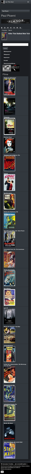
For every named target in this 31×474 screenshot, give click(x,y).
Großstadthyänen (8, 345)
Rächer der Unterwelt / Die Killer (12, 326)
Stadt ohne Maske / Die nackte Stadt (13, 442)
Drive (5, 97)
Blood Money (7, 288)
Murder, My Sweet (8, 423)
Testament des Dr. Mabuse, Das (12, 155)
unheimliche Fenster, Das (10, 404)
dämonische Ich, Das (9, 385)
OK (2, 471)
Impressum (6, 57)
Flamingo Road (8, 137)
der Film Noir (9, 2)
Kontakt (6, 60)
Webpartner (7, 54)
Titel (9, 30)
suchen (5, 48)
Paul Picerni (5, 11)
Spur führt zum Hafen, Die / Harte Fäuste (14, 231)
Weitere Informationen (6, 469)
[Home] (2, 2)
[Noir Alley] (15, 68)
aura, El (6, 308)
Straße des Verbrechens (10, 77)
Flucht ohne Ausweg (9, 270)
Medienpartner (7, 51)
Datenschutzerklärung (9, 63)
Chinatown (6, 117)
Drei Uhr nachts (8, 193)
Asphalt (6, 173)
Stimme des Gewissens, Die (11, 212)
